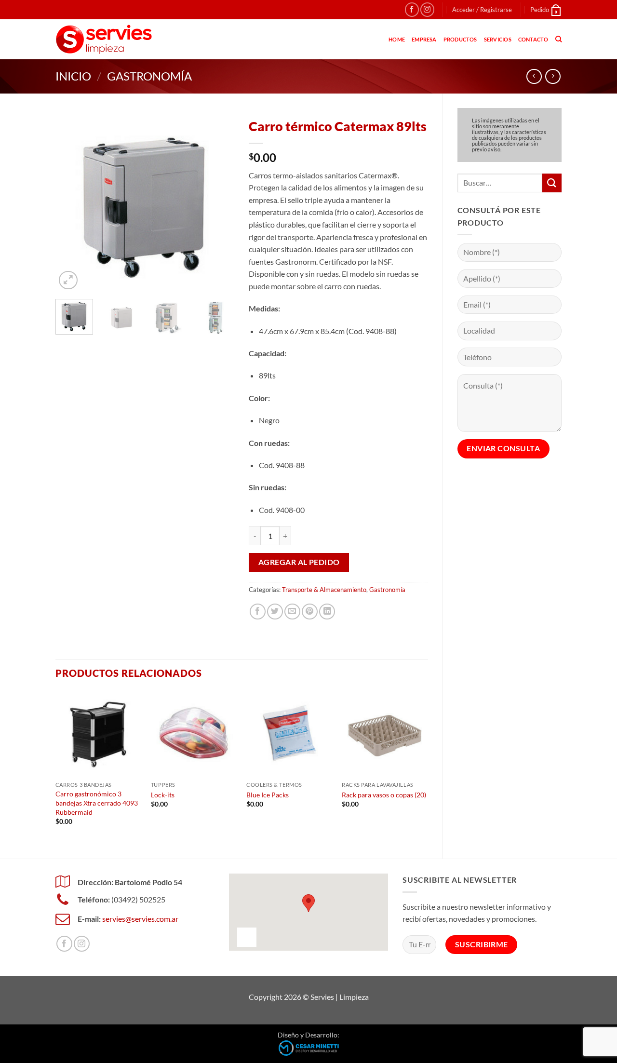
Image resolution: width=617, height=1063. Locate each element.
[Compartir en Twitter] (275, 611)
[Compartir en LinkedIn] (327, 611)
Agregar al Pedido (299, 562)
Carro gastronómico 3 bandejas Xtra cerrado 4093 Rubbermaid (96, 803)
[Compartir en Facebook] (258, 611)
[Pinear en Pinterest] (310, 611)
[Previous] (71, 202)
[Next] (219, 202)
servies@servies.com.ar (140, 918)
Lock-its (162, 795)
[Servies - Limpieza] (103, 39)
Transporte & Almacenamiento (324, 589)
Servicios (497, 39)
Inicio (73, 76)
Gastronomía (149, 76)
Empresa (424, 39)
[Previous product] (552, 76)
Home (397, 39)
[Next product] (533, 76)
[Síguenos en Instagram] (427, 9)
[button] (482, 9)
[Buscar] (558, 39)
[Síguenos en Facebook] (412, 9)
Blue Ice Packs (267, 795)
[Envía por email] (292, 611)
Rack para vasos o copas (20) (384, 795)
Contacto (533, 39)
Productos (460, 39)
